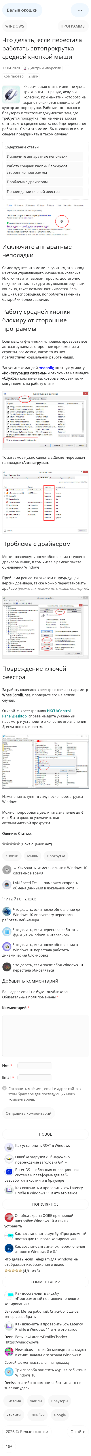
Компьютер (14, 76)
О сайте (77, 1431)
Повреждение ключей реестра (33, 191)
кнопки (12, 856)
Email (8, 1077)
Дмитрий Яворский (44, 68)
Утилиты (13, 1415)
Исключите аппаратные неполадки (37, 156)
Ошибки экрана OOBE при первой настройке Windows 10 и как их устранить (38, 1221)
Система (13, 1401)
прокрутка (56, 856)
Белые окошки (22, 10)
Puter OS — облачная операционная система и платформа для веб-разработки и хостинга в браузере (41, 1175)
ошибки (37, 1415)
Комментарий (15, 1007)
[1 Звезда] (4, 843)
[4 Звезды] (14, 843)
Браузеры (59, 1401)
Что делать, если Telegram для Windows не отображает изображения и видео (41, 1262)
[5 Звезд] (18, 843)
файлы (36, 1401)
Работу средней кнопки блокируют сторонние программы (37, 169)
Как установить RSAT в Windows (42, 1145)
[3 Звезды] (11, 843)
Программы (73, 26)
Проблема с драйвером (27, 181)
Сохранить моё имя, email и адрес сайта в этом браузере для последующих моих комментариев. (44, 1094)
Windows (14, 26)
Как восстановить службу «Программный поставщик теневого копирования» (41, 1298)
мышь (32, 856)
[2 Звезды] (7, 843)
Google (60, 1415)
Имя (7, 1065)
